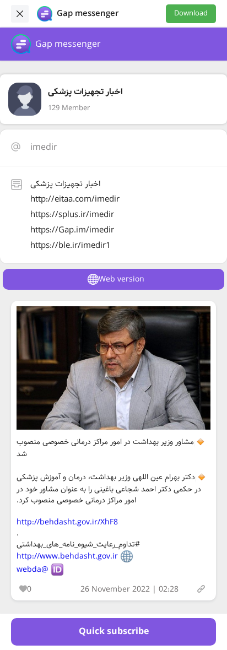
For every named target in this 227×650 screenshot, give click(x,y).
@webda (32, 570)
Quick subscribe (114, 631)
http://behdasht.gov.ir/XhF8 (67, 522)
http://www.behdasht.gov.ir (67, 556)
